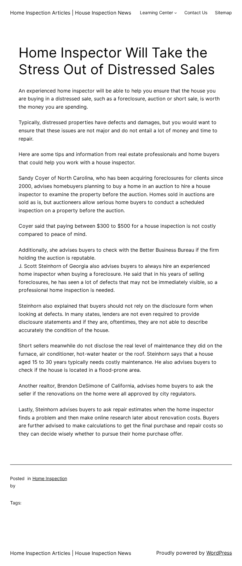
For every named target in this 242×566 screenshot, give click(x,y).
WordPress (219, 553)
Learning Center (156, 12)
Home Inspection (49, 478)
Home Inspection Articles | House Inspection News (70, 12)
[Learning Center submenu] (175, 12)
